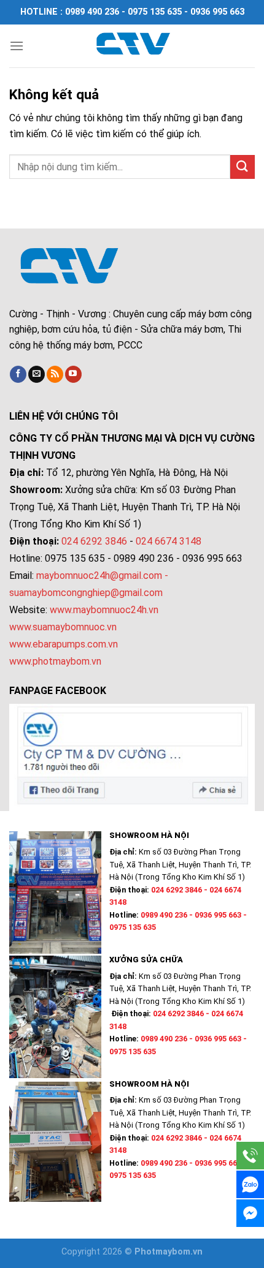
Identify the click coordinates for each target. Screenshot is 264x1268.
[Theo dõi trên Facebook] (18, 374)
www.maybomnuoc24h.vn (102, 610)
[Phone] (250, 1155)
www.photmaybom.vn (55, 661)
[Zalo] (250, 1184)
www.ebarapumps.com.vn (63, 644)
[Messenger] (250, 1213)
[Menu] (16, 46)
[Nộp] (242, 167)
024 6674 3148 (168, 541)
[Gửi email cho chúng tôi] (36, 374)
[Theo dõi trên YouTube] (73, 374)
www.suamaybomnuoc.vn (63, 627)
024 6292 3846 (94, 541)
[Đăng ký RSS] (55, 374)
